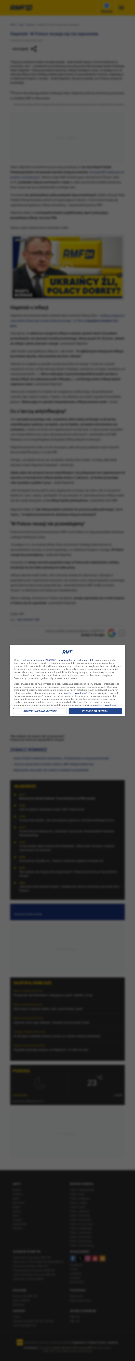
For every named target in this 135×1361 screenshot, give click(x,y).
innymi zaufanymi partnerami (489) (76, 660)
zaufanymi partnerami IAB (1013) (39, 660)
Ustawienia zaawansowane (40, 711)
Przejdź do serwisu (95, 711)
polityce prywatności (75, 693)
